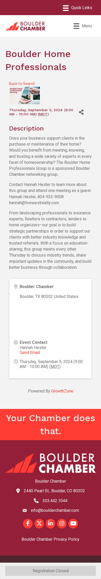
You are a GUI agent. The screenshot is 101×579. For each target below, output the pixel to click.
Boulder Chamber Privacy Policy (50, 539)
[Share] (81, 112)
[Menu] (77, 8)
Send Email (30, 352)
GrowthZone (62, 391)
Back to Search (22, 84)
